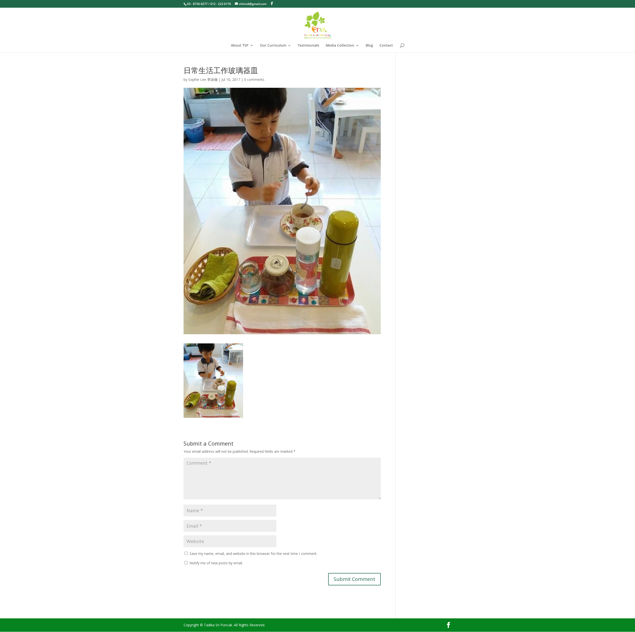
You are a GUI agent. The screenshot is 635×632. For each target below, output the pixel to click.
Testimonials (308, 46)
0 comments (254, 79)
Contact (386, 46)
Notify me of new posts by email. (216, 563)
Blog (369, 46)
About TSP (240, 46)
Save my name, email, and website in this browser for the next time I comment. (253, 553)
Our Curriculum (273, 46)
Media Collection (340, 46)
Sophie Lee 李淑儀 (203, 79)
